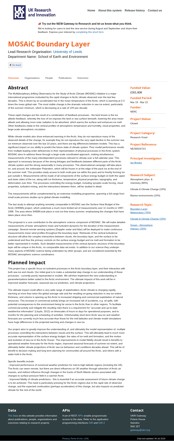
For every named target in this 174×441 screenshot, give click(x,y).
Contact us (155, 10)
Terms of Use (77, 438)
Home (91, 10)
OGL (87, 438)
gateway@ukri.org (140, 430)
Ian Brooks (136, 162)
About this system (110, 10)
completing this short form (90, 32)
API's (80, 415)
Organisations (32, 78)
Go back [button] (16, 65)
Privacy (65, 438)
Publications (65, 78)
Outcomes (82, 78)
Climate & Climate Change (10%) (148, 218)
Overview (13, 78)
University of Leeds (67, 52)
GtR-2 (101, 422)
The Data (13, 415)
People (49, 78)
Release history (135, 10)
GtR (91, 422)
